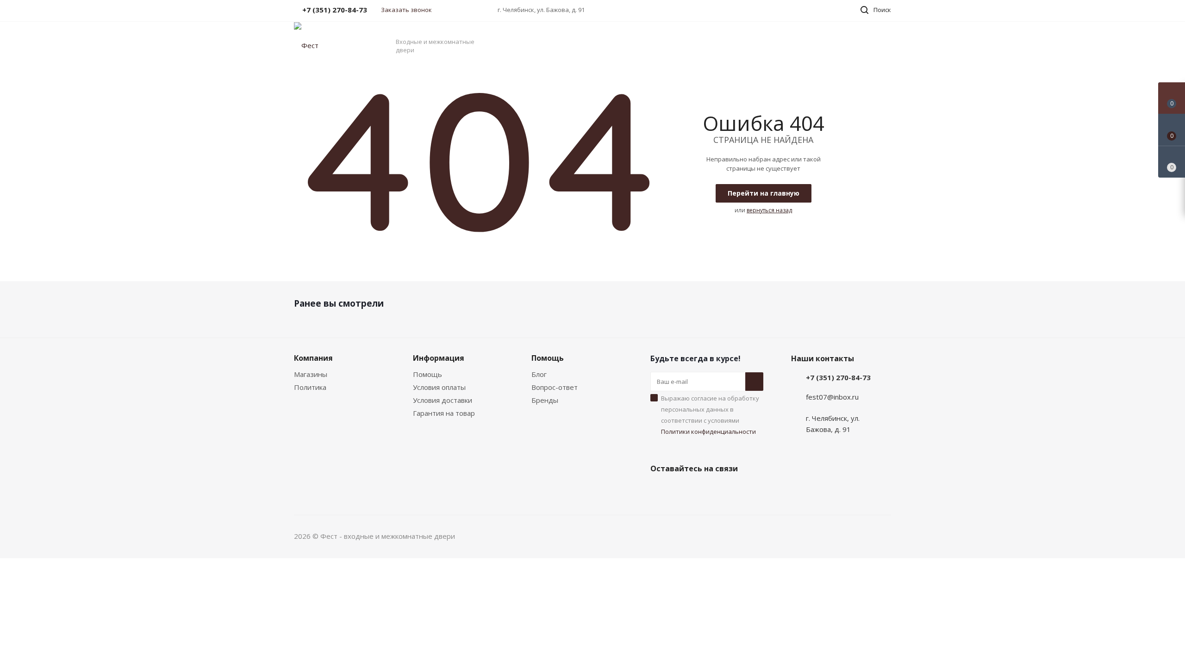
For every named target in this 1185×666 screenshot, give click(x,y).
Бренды (544, 400)
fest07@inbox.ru (832, 396)
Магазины (310, 374)
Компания (313, 358)
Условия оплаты (439, 387)
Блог (539, 374)
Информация (438, 358)
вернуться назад (769, 210)
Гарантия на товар (444, 413)
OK (1054, 641)
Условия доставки (442, 400)
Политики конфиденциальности (708, 431)
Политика (310, 387)
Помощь (427, 374)
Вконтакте (659, 490)
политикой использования (1066, 614)
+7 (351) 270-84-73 (838, 377)
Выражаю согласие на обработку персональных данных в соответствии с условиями (710, 415)
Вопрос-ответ (554, 387)
